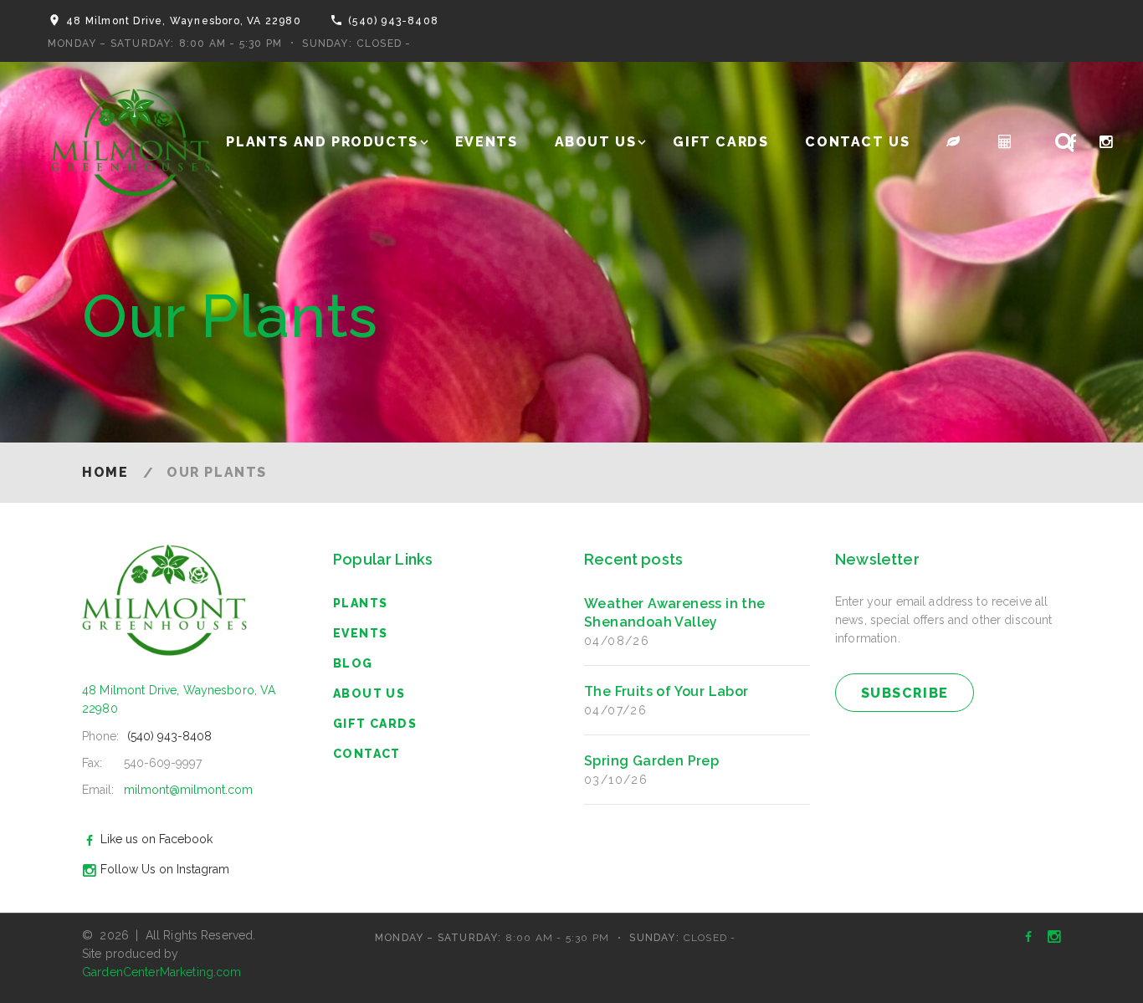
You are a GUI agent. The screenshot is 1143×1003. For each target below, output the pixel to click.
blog (353, 663)
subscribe (905, 693)
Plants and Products (322, 142)
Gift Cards (720, 142)
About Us (596, 142)
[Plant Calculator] (953, 142)
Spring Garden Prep (651, 761)
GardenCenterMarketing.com (162, 972)
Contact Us (857, 142)
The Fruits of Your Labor (666, 691)
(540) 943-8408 (393, 21)
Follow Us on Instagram (164, 869)
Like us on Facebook (156, 839)
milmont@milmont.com (188, 789)
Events (486, 142)
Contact (367, 753)
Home (105, 472)
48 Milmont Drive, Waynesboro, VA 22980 (183, 21)
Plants (360, 603)
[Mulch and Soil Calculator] (1005, 142)
